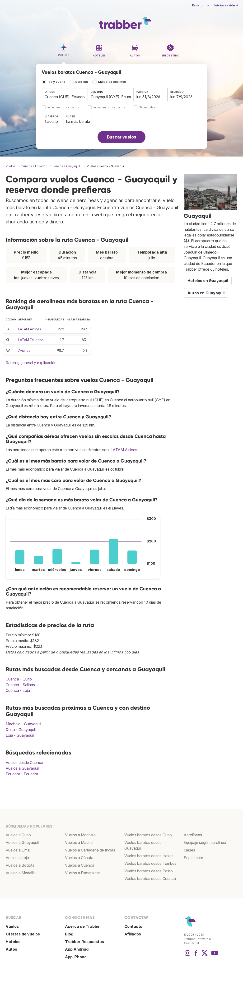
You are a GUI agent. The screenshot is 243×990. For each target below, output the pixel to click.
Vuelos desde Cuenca (24, 762)
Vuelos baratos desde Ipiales (148, 855)
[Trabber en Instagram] (187, 955)
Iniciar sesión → (226, 5)
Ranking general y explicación (31, 362)
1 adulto (51, 121)
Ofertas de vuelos (23, 934)
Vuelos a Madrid (79, 842)
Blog (69, 934)
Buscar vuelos (121, 136)
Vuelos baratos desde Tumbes (150, 863)
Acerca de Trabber (83, 926)
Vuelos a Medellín (21, 872)
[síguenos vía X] (204, 955)
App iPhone (76, 956)
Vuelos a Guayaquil (22, 768)
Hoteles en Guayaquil (207, 280)
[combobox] (65, 94)
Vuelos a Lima (18, 850)
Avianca (24, 350)
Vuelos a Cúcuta (79, 857)
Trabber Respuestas (84, 941)
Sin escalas (147, 107)
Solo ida (81, 81)
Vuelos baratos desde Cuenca (150, 878)
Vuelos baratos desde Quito (148, 835)
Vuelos (12, 926)
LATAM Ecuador (30, 340)
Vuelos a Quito (18, 835)
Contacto (133, 926)
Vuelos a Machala (80, 835)
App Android (77, 949)
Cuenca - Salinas (20, 684)
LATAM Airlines (29, 329)
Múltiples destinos (112, 81)
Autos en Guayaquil (205, 293)
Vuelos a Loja (17, 857)
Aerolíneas (193, 835)
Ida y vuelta (56, 81)
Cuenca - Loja (18, 690)
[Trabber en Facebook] (196, 955)
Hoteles (13, 941)
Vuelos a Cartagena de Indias (90, 850)
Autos (11, 949)
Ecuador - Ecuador (22, 774)
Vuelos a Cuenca (79, 865)
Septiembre (193, 857)
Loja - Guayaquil (20, 735)
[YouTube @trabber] (213, 955)
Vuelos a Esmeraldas (83, 872)
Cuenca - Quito (19, 679)
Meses (189, 850)
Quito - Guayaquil (21, 729)
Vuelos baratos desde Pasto (148, 871)
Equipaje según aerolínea (205, 842)
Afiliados (132, 934)
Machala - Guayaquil (23, 724)
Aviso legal (191, 943)
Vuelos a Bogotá (20, 865)
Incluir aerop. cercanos (63, 107)
